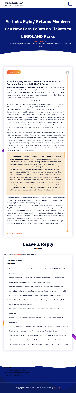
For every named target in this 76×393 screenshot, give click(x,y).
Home (35, 41)
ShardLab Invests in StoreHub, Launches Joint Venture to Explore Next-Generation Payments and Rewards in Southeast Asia (36, 280)
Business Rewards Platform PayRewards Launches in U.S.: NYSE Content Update (37, 271)
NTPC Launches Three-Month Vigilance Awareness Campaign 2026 (35, 295)
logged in (17, 254)
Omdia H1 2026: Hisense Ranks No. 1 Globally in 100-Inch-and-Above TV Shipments (36, 320)
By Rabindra (18, 233)
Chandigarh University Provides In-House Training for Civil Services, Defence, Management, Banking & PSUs (38, 302)
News (42, 41)
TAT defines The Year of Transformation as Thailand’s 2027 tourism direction (38, 344)
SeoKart (57, 388)
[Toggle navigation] (70, 4)
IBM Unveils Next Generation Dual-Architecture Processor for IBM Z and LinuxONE (36, 311)
